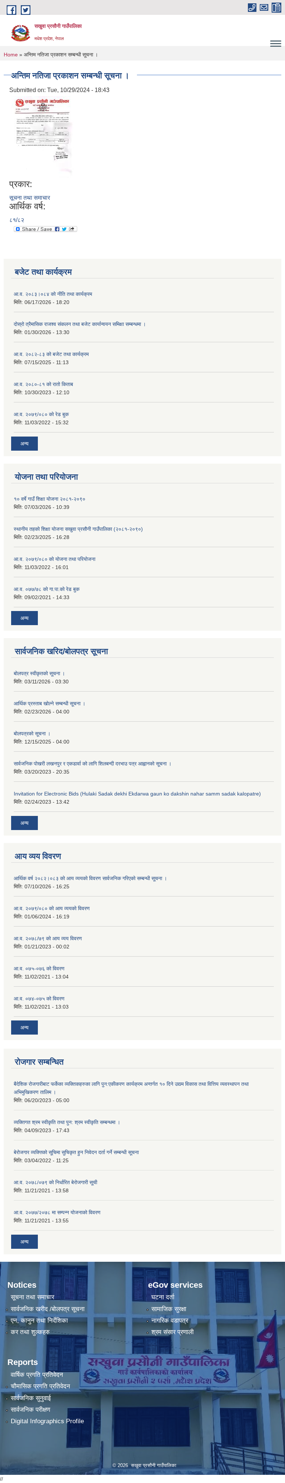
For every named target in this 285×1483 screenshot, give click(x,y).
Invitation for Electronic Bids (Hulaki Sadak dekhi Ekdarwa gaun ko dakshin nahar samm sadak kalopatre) (137, 794)
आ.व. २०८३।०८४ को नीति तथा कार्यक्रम (53, 294)
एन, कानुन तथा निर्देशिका (39, 1320)
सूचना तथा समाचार (29, 198)
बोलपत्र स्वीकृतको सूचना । (39, 673)
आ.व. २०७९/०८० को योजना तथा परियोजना (54, 559)
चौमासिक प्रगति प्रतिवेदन (40, 1386)
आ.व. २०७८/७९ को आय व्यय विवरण (48, 938)
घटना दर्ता (162, 1297)
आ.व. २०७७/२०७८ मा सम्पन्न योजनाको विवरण (57, 1212)
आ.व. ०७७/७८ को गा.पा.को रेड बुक (46, 589)
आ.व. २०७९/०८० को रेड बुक (41, 414)
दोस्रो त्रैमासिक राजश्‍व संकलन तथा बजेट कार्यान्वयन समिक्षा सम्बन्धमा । (80, 324)
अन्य (24, 444)
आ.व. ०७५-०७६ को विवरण (39, 968)
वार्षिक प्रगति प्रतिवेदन (37, 1374)
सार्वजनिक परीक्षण (30, 1409)
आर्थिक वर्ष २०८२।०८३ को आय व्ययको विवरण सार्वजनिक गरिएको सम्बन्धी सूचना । (90, 878)
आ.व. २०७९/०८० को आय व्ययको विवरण (52, 908)
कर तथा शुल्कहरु (30, 1332)
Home (11, 55)
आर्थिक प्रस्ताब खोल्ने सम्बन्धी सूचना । (49, 703)
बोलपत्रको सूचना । (32, 733)
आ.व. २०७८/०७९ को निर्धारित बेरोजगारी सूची (55, 1182)
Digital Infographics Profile (47, 1421)
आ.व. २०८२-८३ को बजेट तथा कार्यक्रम (51, 354)
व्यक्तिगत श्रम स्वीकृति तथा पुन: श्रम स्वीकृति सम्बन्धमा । (67, 1122)
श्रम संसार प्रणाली (172, 1332)
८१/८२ (16, 220)
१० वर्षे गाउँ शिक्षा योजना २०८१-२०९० (49, 499)
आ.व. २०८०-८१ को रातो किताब (43, 384)
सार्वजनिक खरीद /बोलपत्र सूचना (48, 1309)
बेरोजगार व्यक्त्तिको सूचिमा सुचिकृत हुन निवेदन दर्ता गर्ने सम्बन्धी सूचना (76, 1152)
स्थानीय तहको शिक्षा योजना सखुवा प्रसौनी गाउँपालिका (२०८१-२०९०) (78, 529)
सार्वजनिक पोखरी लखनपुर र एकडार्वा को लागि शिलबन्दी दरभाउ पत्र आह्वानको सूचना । (92, 764)
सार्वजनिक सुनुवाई (31, 1398)
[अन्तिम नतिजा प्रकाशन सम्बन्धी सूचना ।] (42, 137)
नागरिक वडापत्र (169, 1320)
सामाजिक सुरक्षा (168, 1309)
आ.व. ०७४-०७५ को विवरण (39, 999)
